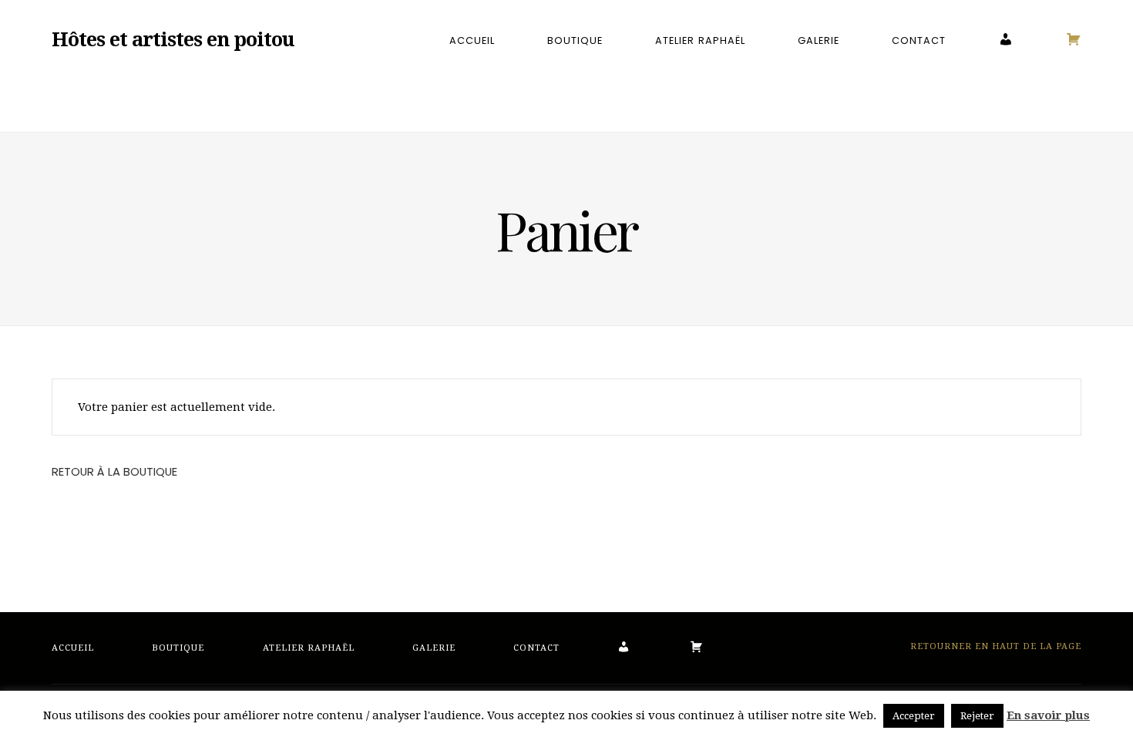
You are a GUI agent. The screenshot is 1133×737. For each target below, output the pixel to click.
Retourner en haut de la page (994, 646)
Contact (919, 40)
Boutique (575, 40)
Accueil (472, 40)
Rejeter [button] (977, 716)
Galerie (818, 40)
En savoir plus (1048, 715)
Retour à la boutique (114, 471)
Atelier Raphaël (700, 40)
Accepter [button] (914, 716)
